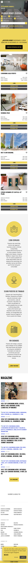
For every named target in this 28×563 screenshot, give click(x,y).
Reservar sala (14, 89)
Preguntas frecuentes (18, 524)
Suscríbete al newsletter (14, 494)
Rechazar (16, 557)
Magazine (2, 532)
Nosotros (16, 523)
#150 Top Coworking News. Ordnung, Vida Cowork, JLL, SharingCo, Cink (13, 420)
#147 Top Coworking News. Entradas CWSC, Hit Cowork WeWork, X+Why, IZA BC (14, 471)
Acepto (23, 557)
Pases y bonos (19, 18)
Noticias (3, 401)
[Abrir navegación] (26, 2)
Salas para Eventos (18, 514)
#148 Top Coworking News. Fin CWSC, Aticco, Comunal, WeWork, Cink (13, 455)
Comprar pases (14, 86)
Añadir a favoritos (26, 73)
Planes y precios (17, 528)
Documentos (16, 530)
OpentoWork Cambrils (7, 6)
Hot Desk (2, 512)
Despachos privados (15, 16)
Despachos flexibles (5, 510)
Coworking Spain (5, 2)
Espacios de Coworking (5, 508)
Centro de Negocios (18, 508)
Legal (2, 530)
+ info (14, 83)
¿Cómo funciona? (14, 366)
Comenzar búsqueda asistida (14, 47)
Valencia (3, 28)
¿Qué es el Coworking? (5, 535)
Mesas (4, 16)
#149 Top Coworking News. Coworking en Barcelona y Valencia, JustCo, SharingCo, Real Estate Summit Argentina (13, 439)
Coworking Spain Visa (18, 532)
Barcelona (11, 26)
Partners (3, 524)
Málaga (7, 28)
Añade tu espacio (14, 561)
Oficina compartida (18, 512)
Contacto (3, 523)
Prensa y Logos (4, 534)
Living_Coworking (17, 534)
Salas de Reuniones (5, 514)
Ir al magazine (14, 479)
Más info (6, 555)
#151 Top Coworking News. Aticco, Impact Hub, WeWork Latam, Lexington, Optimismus (12, 405)
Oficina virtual (6, 20)
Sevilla (21, 26)
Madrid (17, 26)
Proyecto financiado (18, 535)
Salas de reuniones (7, 18)
